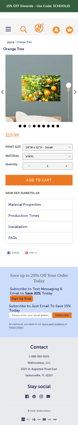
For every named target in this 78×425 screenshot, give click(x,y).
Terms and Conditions (53, 324)
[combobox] (23, 29)
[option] (39, 88)
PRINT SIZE (13, 147)
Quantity (11, 164)
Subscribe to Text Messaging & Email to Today (36, 291)
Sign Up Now (21, 298)
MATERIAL (12, 156)
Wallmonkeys (44, 411)
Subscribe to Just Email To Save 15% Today (40, 308)
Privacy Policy (16, 327)
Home (10, 42)
